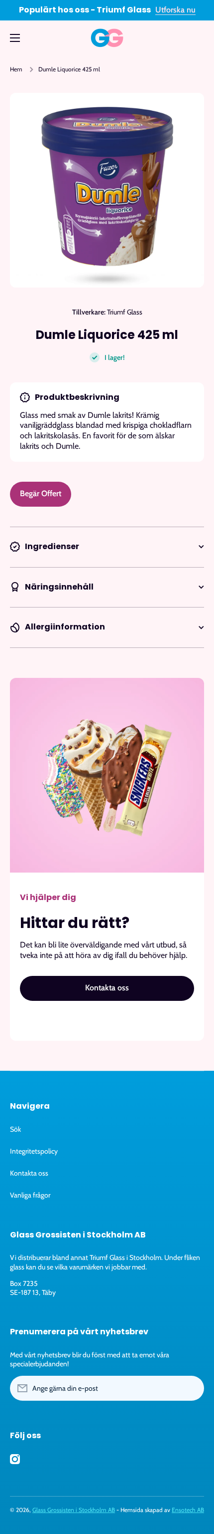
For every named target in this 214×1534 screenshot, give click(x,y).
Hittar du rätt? (74, 922)
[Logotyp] (107, 38)
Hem (16, 69)
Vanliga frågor (30, 1195)
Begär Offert (40, 493)
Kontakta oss (29, 1173)
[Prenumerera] (191, 1388)
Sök (15, 1129)
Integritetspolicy (34, 1151)
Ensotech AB (188, 1510)
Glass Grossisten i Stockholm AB (73, 1510)
